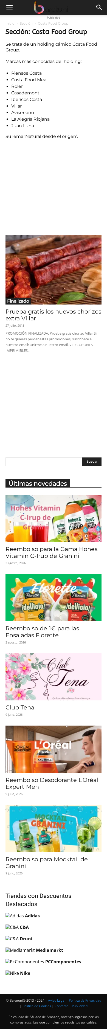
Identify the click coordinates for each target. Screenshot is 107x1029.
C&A (24, 927)
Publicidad (80, 1006)
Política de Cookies (36, 1006)
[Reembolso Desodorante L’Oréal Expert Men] (53, 749)
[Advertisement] (53, 186)
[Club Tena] (53, 677)
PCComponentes (63, 962)
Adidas (32, 916)
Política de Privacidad (85, 1000)
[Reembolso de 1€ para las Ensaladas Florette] (53, 597)
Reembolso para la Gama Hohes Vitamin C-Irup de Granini (51, 552)
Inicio (10, 23)
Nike (25, 973)
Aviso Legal (56, 1000)
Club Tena (19, 707)
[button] (9, 7)
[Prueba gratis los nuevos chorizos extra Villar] (53, 270)
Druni (26, 939)
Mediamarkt (49, 950)
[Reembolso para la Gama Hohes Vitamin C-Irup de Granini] (53, 518)
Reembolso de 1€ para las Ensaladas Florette (42, 632)
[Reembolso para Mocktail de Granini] (53, 828)
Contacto (61, 1006)
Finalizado (18, 301)
